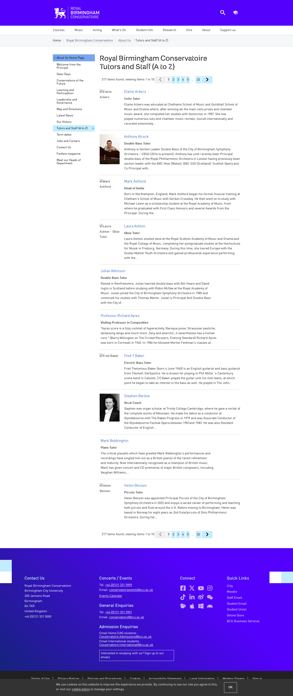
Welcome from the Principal (69, 66)
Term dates (64, 134)
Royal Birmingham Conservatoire (89, 40)
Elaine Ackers (135, 92)
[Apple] (192, 606)
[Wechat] (210, 597)
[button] (79, 30)
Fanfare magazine (69, 153)
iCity (230, 586)
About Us (124, 40)
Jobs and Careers (68, 141)
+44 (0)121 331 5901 (118, 612)
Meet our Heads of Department (69, 162)
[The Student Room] (183, 606)
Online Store (235, 615)
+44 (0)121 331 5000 (38, 616)
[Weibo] (201, 597)
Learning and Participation (65, 92)
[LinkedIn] (192, 597)
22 (198, 79)
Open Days (64, 74)
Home (57, 40)
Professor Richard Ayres (120, 316)
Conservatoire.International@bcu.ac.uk (126, 645)
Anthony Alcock (136, 137)
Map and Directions (69, 109)
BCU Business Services (243, 621)
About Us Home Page (70, 58)
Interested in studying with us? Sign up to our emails (132, 655)
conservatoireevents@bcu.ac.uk (131, 590)
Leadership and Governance (67, 101)
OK (230, 687)
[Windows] (201, 606)
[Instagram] (210, 588)
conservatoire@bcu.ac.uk (126, 617)
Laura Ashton (134, 226)
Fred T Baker (134, 356)
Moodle (232, 592)
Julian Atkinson (113, 271)
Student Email (237, 603)
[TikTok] (183, 597)
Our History (64, 122)
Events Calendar (110, 596)
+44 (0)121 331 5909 (118, 585)
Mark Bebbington (114, 441)
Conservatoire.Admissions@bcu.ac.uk (125, 636)
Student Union (237, 609)
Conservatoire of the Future (70, 82)
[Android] (210, 606)
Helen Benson (135, 485)
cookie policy (81, 689)
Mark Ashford (135, 181)
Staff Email (234, 597)
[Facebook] (183, 588)
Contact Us (64, 147)
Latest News (65, 115)
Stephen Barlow (137, 396)
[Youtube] (201, 588)
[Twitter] (192, 588)
